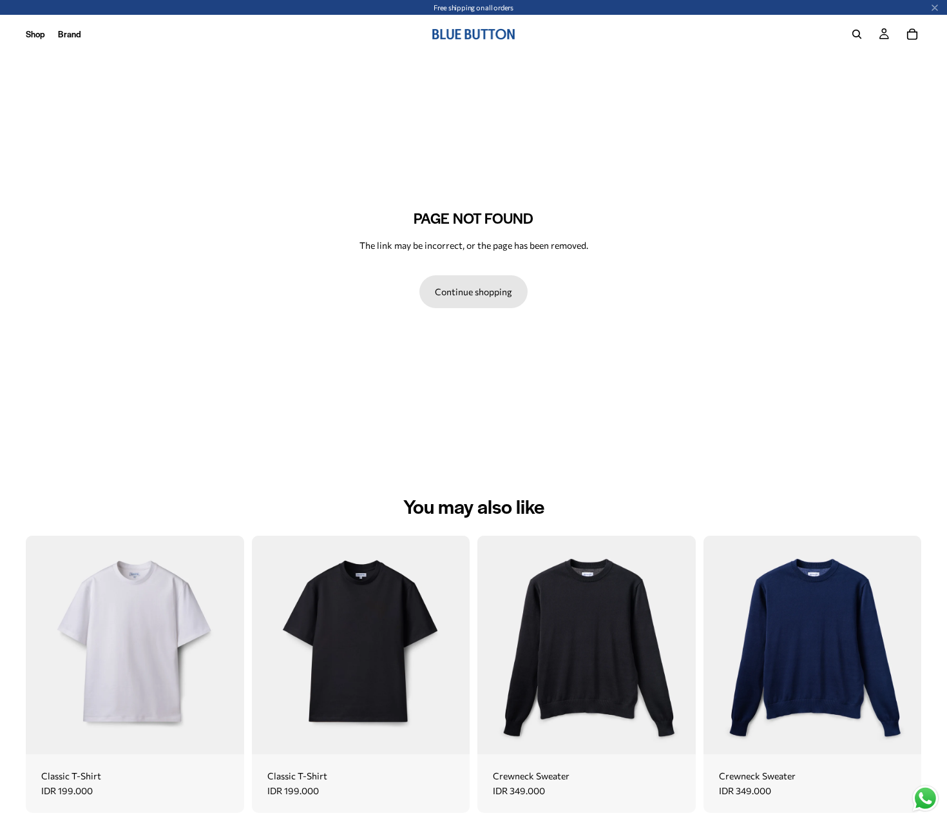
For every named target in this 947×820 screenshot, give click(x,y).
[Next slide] (225, 644)
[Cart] (912, 34)
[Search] (857, 34)
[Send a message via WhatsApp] (925, 798)
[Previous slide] (45, 644)
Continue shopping (473, 291)
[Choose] (224, 734)
